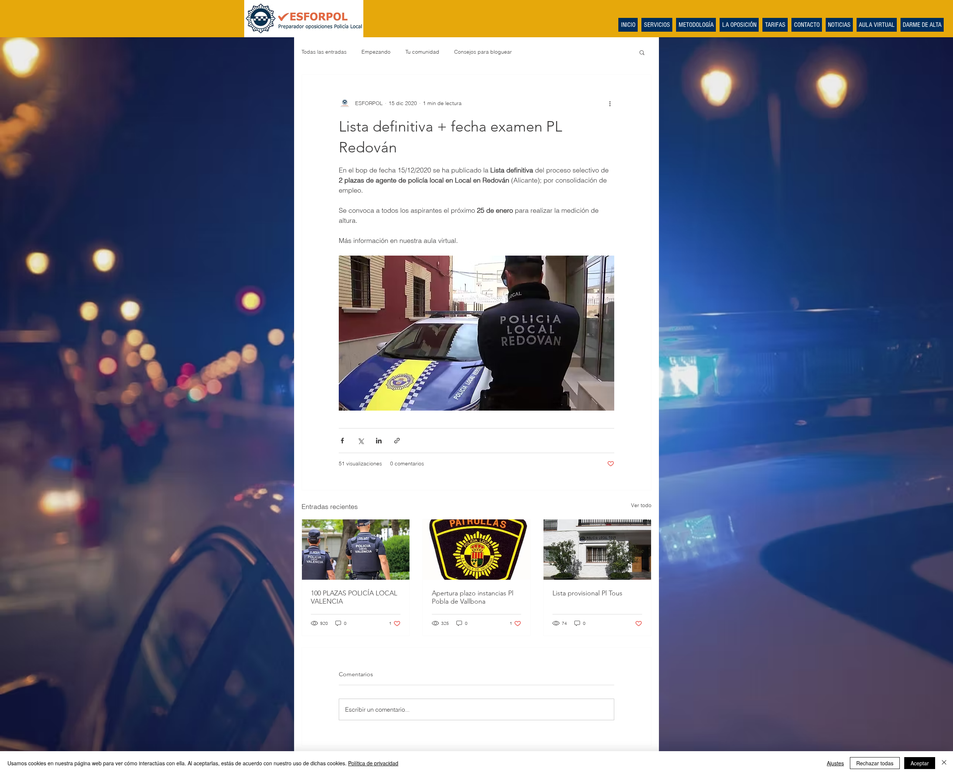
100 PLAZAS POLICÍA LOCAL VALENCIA (354, 597)
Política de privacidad (373, 763)
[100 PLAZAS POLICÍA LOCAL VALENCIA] (355, 549)
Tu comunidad (422, 51)
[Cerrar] (944, 763)
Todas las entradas (324, 51)
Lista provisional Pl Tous (587, 593)
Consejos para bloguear (483, 51)
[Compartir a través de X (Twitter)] (360, 440)
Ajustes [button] (835, 763)
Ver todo (641, 505)
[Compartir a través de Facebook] (342, 440)
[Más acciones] (609, 103)
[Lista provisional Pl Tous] (597, 549)
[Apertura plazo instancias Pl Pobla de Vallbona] (476, 549)
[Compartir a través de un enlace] (397, 440)
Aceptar (920, 763)
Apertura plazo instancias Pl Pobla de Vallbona (472, 597)
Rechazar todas (874, 763)
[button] (642, 52)
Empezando (376, 51)
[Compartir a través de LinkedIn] (378, 440)
